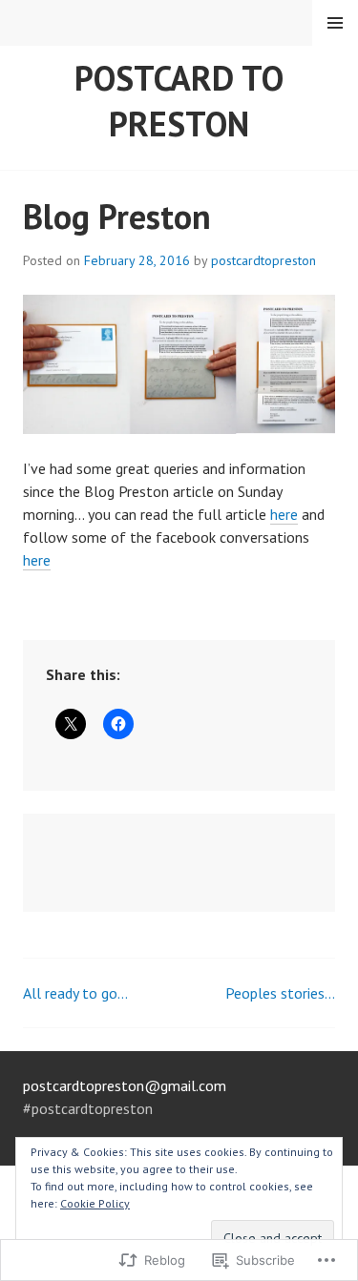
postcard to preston (179, 100)
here (284, 514)
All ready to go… (75, 992)
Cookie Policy (95, 1203)
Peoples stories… (280, 992)
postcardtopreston (263, 260)
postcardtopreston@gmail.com (124, 1085)
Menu (335, 22)
